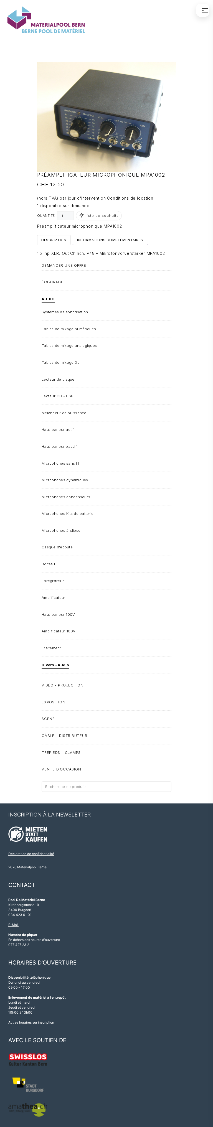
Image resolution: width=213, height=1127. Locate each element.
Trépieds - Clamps (61, 752)
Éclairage (53, 282)
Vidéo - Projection (62, 685)
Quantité (46, 215)
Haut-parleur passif (59, 446)
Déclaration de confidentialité (31, 854)
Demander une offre (64, 265)
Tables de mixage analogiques (69, 345)
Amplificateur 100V (59, 631)
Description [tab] (54, 240)
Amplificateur (53, 597)
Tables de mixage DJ (61, 362)
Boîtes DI (49, 564)
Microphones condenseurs (66, 497)
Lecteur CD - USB (57, 396)
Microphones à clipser (62, 530)
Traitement (51, 648)
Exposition (53, 702)
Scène (48, 718)
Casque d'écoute (57, 547)
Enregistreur (53, 581)
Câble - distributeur (64, 735)
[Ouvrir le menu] (202, 10)
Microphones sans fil (60, 463)
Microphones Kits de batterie (67, 513)
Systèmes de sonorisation (65, 312)
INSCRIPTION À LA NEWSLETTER (49, 814)
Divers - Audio (55, 665)
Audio (48, 299)
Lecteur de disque (58, 379)
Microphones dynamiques (65, 480)
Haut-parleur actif (58, 429)
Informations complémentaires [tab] (110, 240)
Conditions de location (130, 198)
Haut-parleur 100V (58, 614)
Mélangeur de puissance (64, 413)
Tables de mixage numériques (69, 329)
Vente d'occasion (61, 769)
